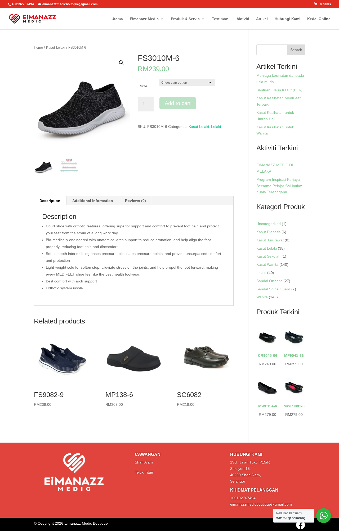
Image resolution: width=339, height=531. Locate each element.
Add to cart (178, 103)
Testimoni (221, 19)
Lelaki (216, 126)
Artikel (262, 19)
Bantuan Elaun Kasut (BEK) (279, 90)
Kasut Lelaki (55, 48)
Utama (117, 19)
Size (143, 86)
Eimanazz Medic (144, 19)
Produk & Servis (185, 19)
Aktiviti (243, 19)
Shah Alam (144, 462)
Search (296, 50)
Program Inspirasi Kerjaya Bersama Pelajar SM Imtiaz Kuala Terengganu (279, 185)
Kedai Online (319, 19)
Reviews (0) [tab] (135, 201)
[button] (121, 63)
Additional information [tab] (92, 201)
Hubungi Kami (287, 19)
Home (38, 48)
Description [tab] (49, 201)
